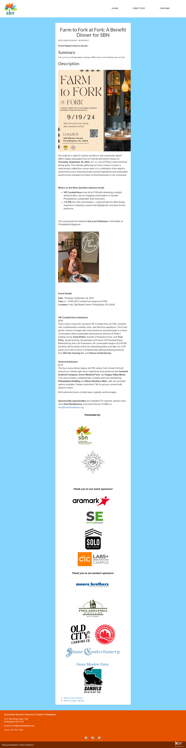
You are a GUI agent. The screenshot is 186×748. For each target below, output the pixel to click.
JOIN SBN (165, 8)
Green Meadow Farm (93, 664)
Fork (95, 162)
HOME (115, 8)
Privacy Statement (10, 745)
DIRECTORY (139, 8)
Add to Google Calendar (74, 700)
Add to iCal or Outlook (73, 698)
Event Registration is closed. (73, 45)
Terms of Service (26, 745)
